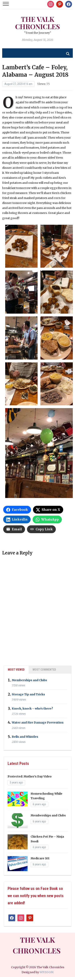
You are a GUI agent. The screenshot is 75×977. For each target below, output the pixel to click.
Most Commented (44, 669)
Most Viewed (16, 669)
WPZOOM (47, 972)
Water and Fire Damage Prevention (37, 723)
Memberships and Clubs (29, 680)
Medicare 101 (40, 858)
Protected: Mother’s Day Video (30, 776)
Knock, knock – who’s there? (32, 708)
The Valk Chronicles (37, 22)
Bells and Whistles (25, 736)
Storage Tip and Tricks (28, 694)
